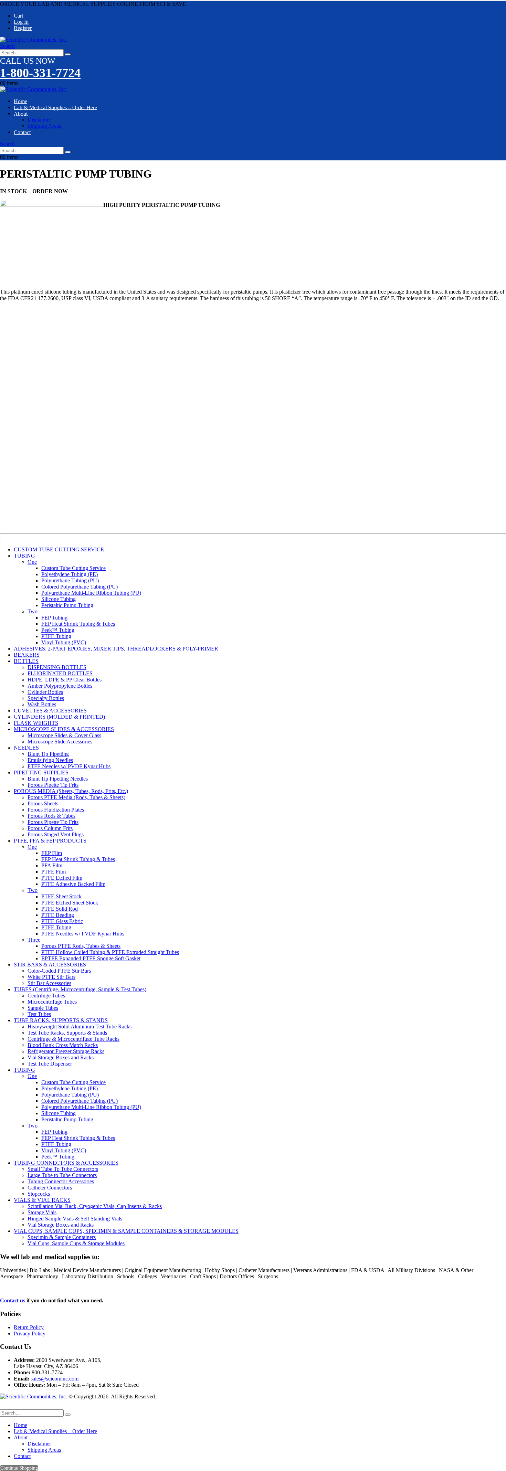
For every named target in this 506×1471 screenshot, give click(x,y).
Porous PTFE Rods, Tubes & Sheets (80, 946)
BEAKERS (27, 655)
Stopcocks (39, 1194)
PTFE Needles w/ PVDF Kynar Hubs (69, 766)
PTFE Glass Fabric (62, 921)
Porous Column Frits (50, 828)
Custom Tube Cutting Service (73, 568)
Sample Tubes (43, 1008)
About (21, 113)
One (32, 562)
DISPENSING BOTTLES (57, 667)
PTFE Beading (57, 915)
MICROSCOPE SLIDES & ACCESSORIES (64, 729)
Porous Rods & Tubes (51, 816)
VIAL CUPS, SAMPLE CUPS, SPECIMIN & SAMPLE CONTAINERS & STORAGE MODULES (126, 1231)
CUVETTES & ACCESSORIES (50, 710)
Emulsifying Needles (50, 760)
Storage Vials (42, 1212)
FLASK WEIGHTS (36, 723)
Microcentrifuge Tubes (52, 1002)
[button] (7, 46)
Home (20, 1425)
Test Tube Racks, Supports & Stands (67, 1033)
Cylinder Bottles (45, 692)
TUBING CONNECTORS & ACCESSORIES (66, 1163)
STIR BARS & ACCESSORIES (50, 964)
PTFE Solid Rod (59, 909)
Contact (22, 132)
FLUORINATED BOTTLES (60, 673)
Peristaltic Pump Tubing (67, 605)
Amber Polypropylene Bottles (60, 686)
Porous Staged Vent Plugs (56, 834)
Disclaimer (39, 120)
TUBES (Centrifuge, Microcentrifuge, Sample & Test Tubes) (80, 989)
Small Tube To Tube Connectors (63, 1169)
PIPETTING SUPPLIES (41, 772)
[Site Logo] (33, 40)
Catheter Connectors (50, 1187)
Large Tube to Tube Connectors (62, 1175)
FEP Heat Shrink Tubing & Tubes (78, 624)
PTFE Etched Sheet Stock (69, 903)
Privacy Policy (29, 1333)
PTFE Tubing (56, 636)
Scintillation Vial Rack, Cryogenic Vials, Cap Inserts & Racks (95, 1206)
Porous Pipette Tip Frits (53, 785)
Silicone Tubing (58, 599)
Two (33, 611)
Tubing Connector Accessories (61, 1181)
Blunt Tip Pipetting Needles (58, 779)
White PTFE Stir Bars (51, 977)
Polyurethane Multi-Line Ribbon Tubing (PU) (91, 593)
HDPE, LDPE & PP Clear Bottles (65, 679)
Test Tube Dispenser (50, 1064)
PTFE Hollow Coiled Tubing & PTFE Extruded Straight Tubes (110, 952)
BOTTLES (26, 661)
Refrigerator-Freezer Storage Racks (66, 1051)
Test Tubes (39, 1014)
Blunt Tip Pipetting (48, 754)
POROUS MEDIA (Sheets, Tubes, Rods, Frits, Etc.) (71, 791)
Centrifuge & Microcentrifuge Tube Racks (73, 1039)
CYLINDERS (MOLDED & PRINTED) (59, 717)
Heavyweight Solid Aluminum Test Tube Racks (79, 1026)
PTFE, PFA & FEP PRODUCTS (50, 841)
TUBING (24, 556)
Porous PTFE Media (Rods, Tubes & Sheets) (76, 797)
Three (34, 940)
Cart (18, 16)
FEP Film (51, 853)
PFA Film (51, 865)
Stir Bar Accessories (49, 983)
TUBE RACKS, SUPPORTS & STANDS (61, 1020)
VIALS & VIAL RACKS (42, 1200)
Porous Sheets (43, 803)
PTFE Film (53, 872)
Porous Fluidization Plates (56, 810)
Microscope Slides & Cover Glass (64, 735)
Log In (21, 22)
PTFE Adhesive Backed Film (73, 884)
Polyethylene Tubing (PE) (69, 574)
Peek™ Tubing (57, 630)
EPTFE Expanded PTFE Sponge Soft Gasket (90, 958)
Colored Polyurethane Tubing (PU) (79, 587)
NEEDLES (26, 748)
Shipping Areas (44, 126)
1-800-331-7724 (40, 73)
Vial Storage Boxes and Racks (61, 1057)
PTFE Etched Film (61, 878)
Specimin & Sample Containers (62, 1237)
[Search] (68, 54)
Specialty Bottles (46, 698)
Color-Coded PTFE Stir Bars (59, 971)
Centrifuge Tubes (46, 995)
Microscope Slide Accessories (60, 741)
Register (23, 28)
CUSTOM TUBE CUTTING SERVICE (59, 549)
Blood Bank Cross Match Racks (63, 1045)
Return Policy (29, 1327)
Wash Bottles (42, 704)
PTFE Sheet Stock (61, 896)
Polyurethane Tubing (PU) (70, 580)
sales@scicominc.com (54, 1379)
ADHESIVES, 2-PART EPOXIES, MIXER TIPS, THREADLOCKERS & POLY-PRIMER (116, 649)
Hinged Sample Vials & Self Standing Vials (75, 1218)
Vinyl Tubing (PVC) (63, 642)
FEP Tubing (54, 618)
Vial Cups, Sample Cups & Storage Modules (76, 1243)
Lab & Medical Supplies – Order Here (55, 107)
